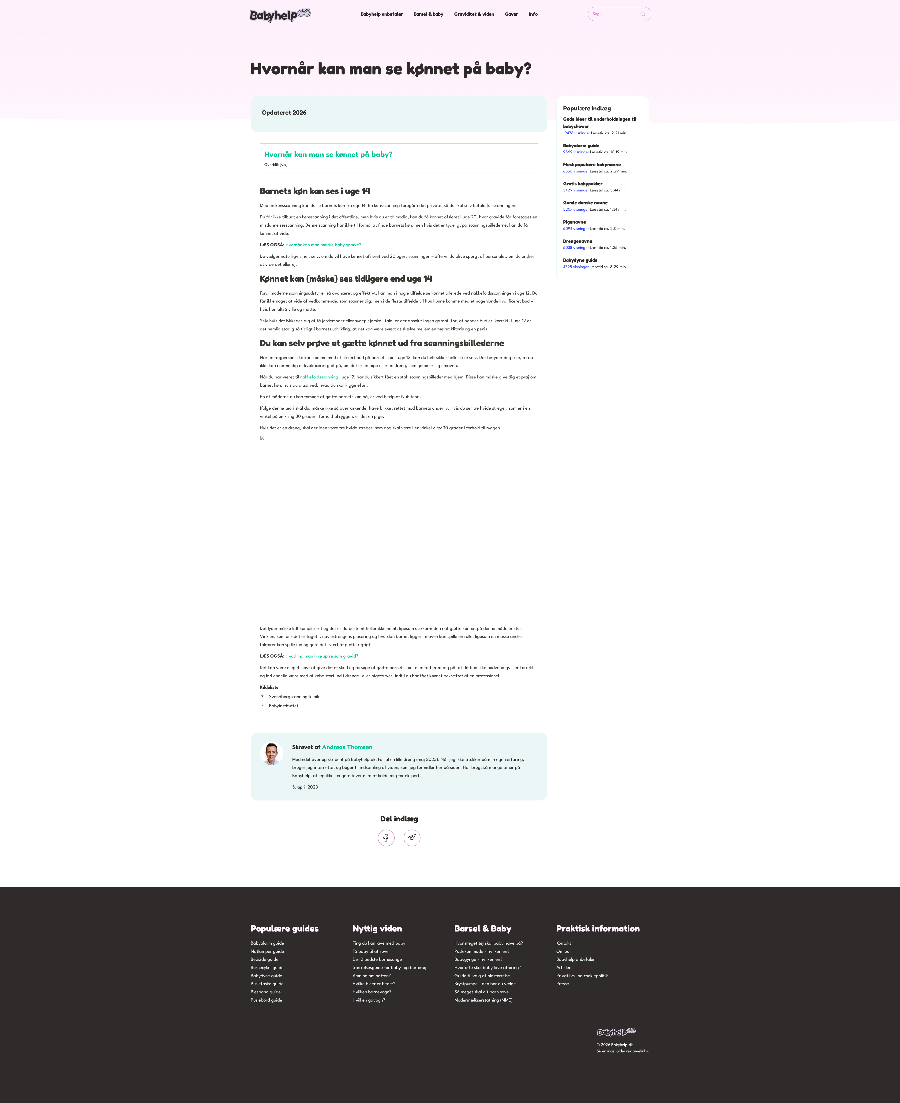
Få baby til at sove (371, 952)
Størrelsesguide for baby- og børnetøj (389, 968)
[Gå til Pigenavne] (603, 226)
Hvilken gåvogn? (369, 1000)
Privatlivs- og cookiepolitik (582, 976)
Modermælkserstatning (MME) (483, 1000)
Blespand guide (266, 992)
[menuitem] (382, 14)
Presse (562, 984)
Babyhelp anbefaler (575, 959)
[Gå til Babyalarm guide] (603, 150)
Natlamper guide (267, 952)
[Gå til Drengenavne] (603, 245)
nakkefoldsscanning (319, 377)
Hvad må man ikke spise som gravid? (322, 656)
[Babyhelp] (280, 15)
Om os (562, 952)
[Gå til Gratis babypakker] (603, 188)
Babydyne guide (266, 976)
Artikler (563, 968)
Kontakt (563, 943)
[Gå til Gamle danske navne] (603, 207)
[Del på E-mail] (412, 838)
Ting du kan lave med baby (379, 943)
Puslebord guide (266, 1000)
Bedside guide (264, 959)
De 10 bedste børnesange (377, 959)
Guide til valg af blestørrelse (482, 976)
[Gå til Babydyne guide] (603, 265)
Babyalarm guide (267, 943)
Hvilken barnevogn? (372, 992)
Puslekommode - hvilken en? (481, 952)
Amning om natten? (372, 976)
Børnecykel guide (267, 968)
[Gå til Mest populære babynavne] (603, 169)
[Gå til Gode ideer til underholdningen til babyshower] (603, 128)
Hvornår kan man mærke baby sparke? (323, 245)
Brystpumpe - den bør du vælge (485, 984)
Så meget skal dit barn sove (481, 992)
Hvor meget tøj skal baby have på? (488, 943)
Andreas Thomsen (347, 747)
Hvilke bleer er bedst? (374, 984)
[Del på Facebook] (386, 838)
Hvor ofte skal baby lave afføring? (487, 968)
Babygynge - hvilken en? (478, 959)
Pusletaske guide (267, 984)
